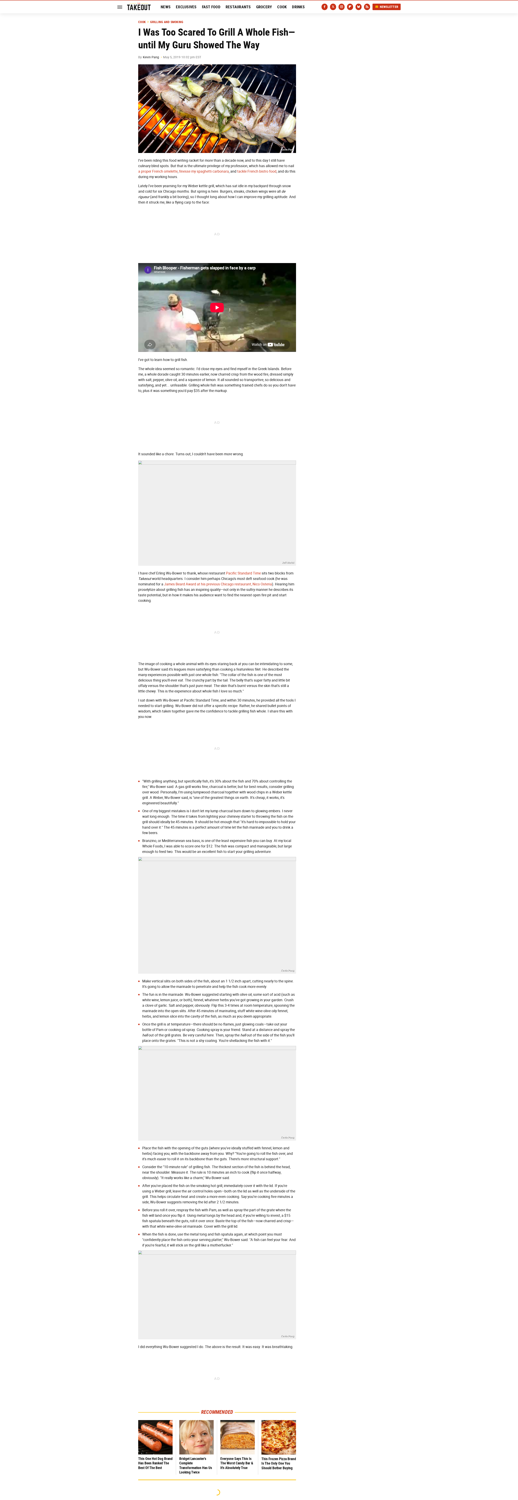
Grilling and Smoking (166, 22)
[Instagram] (342, 7)
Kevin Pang (151, 57)
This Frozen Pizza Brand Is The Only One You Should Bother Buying (278, 1463)
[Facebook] (325, 7)
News (166, 6)
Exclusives (186, 6)
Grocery (264, 6)
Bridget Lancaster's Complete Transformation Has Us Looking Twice (195, 1465)
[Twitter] (333, 7)
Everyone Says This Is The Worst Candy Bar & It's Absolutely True (236, 1463)
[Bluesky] (359, 7)
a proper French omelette (158, 171)
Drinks (298, 6)
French (252, 171)
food (272, 171)
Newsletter (389, 7)
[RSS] (367, 7)
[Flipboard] (350, 7)
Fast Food (211, 6)
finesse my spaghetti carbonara (204, 171)
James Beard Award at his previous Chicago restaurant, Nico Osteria (218, 584)
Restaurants (238, 6)
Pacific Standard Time (243, 573)
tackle (242, 171)
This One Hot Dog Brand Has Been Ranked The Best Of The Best (155, 1463)
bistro (263, 171)
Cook (282, 6)
